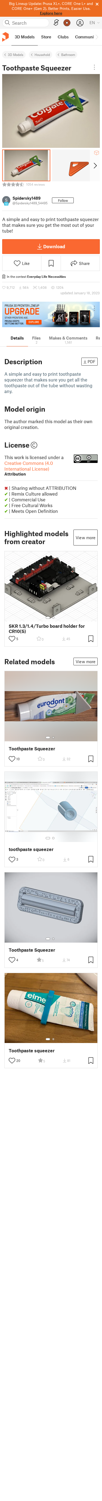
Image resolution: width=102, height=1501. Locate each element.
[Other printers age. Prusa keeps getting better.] (51, 314)
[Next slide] (95, 165)
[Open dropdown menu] (94, 67)
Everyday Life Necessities (46, 276)
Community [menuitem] (86, 36)
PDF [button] (91, 361)
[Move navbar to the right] (96, 37)
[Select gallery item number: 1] (48, 618)
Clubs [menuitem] (63, 36)
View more (85, 537)
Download (54, 246)
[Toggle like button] (12, 638)
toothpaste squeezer (31, 849)
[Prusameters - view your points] (66, 22)
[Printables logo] (5, 37)
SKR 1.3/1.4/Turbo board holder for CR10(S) (47, 628)
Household (42, 54)
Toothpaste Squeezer (32, 748)
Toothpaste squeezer (32, 1050)
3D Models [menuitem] (25, 36)
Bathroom (68, 54)
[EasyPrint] (56, 22)
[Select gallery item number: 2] (53, 618)
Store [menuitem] (46, 36)
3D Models (15, 54)
